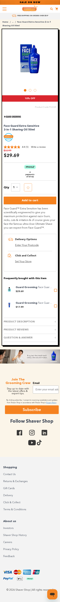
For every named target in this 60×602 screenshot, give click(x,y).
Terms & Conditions (14, 509)
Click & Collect (11, 502)
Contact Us (9, 474)
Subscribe (32, 409)
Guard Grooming (27, 287)
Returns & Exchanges (15, 481)
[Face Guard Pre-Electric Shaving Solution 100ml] (9, 289)
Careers (7, 542)
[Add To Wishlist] (28, 187)
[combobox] (15, 187)
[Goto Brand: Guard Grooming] (12, 120)
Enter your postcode (27, 245)
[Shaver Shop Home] (30, 8)
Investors (8, 528)
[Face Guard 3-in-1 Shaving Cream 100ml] (9, 305)
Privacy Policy (11, 549)
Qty (6, 187)
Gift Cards (9, 488)
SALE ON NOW (30, 2)
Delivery (8, 495)
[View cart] (56, 9)
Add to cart (30, 200)
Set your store (23, 261)
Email (36, 383)
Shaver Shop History (15, 535)
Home (5, 22)
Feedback (9, 556)
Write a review (38, 147)
